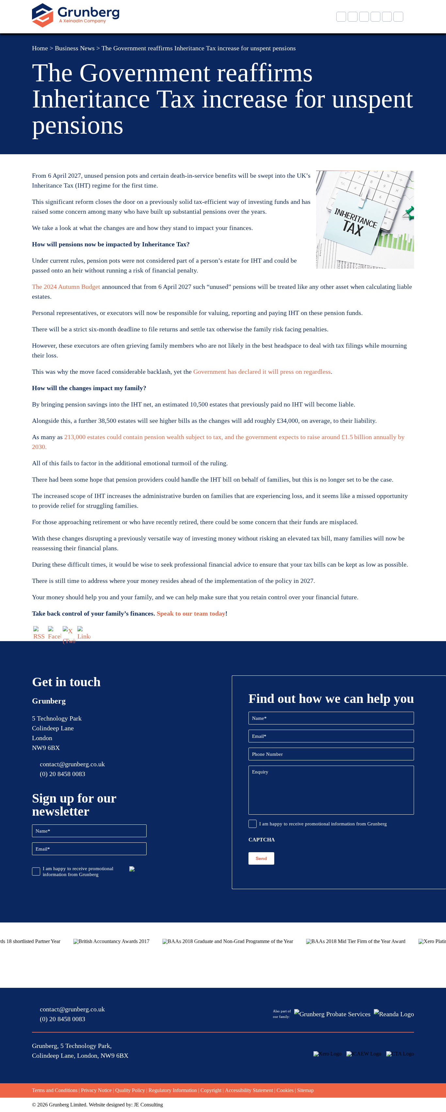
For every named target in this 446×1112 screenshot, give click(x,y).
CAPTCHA (261, 839)
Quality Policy (130, 1090)
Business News (75, 48)
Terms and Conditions (54, 1090)
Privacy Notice (96, 1090)
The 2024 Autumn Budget (66, 286)
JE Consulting (148, 1104)
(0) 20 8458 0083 (62, 773)
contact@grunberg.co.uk (72, 764)
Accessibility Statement (249, 1090)
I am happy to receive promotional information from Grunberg (78, 871)
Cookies (285, 1090)
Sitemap (305, 1090)
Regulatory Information (173, 1090)
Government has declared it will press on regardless (262, 371)
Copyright (210, 1090)
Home (40, 48)
